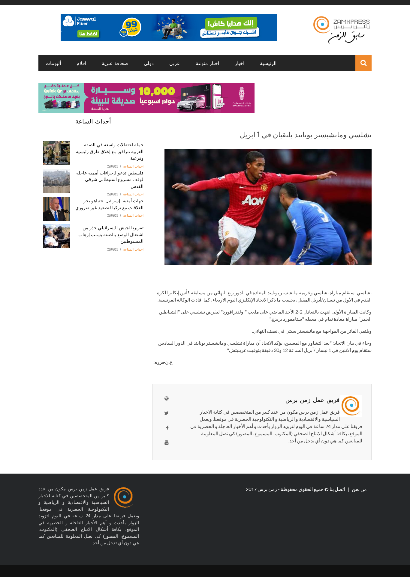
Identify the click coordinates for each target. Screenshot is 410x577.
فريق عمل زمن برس (312, 399)
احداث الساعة (133, 166)
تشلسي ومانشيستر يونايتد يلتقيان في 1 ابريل (306, 134)
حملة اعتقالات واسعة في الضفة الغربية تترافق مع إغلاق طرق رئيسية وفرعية (109, 151)
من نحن (359, 489)
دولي (149, 63)
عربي (174, 63)
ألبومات (53, 63)
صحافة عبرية (115, 63)
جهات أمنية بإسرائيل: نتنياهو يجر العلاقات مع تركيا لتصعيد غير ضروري (109, 203)
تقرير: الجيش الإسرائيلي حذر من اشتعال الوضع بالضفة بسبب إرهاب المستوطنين (110, 234)
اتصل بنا (338, 489)
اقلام (81, 63)
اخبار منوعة (207, 63)
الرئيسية (268, 63)
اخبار (239, 63)
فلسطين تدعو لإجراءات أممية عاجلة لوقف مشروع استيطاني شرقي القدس (109, 179)
